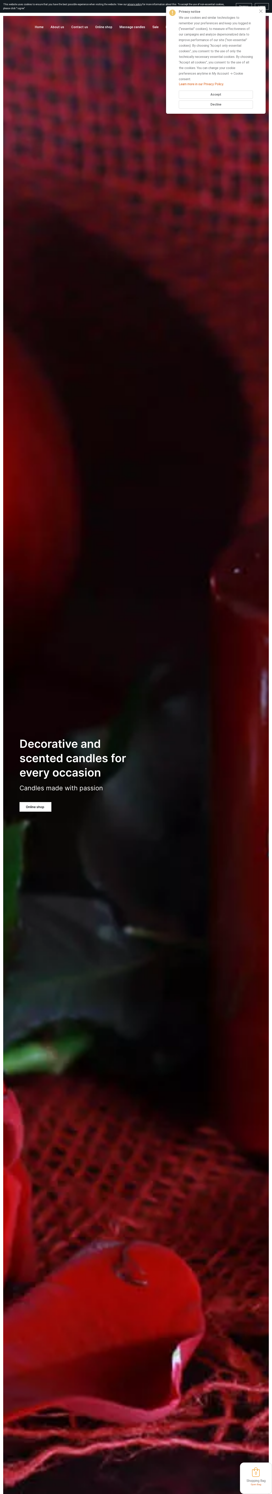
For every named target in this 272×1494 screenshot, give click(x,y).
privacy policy (134, 4)
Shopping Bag (256, 1481)
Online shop (35, 807)
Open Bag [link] (256, 1484)
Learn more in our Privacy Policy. (201, 84)
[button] (261, 11)
